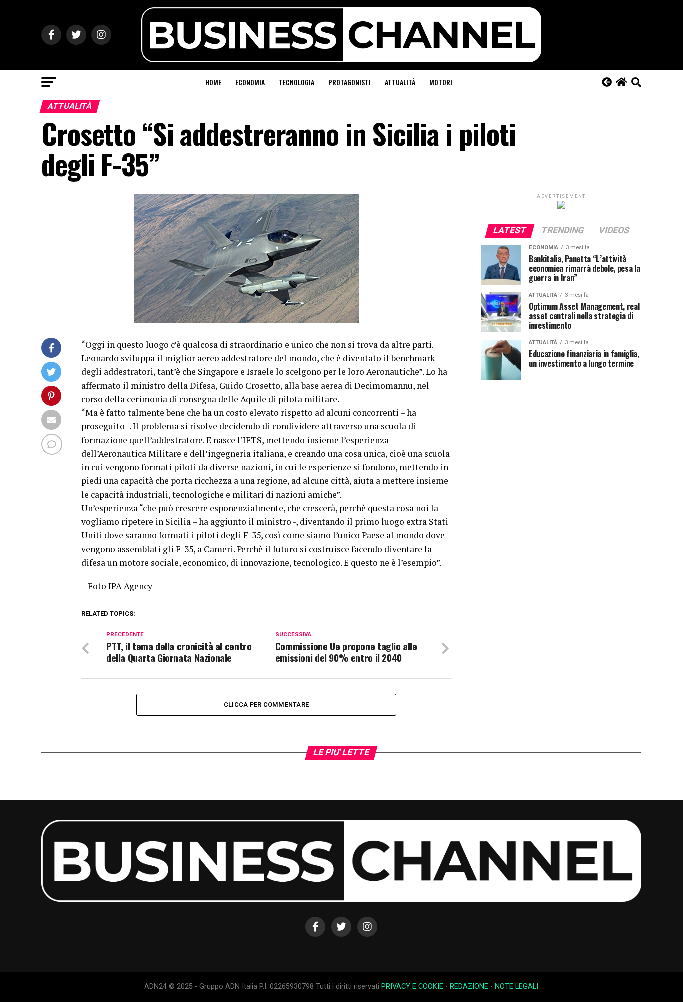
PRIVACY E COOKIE (413, 986)
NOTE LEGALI (516, 986)
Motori (441, 82)
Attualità (400, 82)
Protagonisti (349, 82)
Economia (250, 82)
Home (214, 82)
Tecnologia (296, 82)
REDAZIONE (469, 986)
